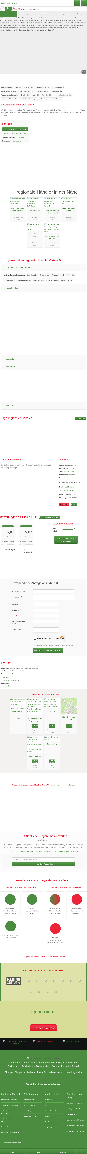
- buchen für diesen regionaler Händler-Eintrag (55, 940)
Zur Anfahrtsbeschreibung (11, 680)
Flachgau (70, 487)
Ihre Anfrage (16, 597)
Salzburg (72, 474)
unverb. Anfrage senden (16, 129)
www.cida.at (17, 141)
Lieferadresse (16, 629)
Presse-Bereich (72, 1114)
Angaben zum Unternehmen (18, 267)
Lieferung (10, 366)
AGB (46, 1105)
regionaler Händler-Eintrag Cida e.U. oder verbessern (55, 912)
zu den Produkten (45, 1028)
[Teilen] (79, 1151)
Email (14, 616)
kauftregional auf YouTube (75, 1131)
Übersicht (9, 14)
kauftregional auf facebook (75, 1125)
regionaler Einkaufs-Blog (75, 1103)
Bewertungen (61, 14)
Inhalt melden (70, 785)
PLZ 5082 (72, 468)
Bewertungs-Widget (29, 1116)
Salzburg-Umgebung (66, 490)
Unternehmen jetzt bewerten (67, 540)
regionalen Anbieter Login (12, 1142)
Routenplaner (81, 418)
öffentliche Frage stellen (44, 864)
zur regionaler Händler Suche (2, 9)
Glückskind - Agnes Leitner (69, 718)
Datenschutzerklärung (43, 645)
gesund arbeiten (35, 756)
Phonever (52, 711)
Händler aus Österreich (9, 1099)
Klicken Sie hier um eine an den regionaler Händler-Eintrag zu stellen (44, 851)
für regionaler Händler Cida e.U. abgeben (10, 911)
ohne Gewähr (55, 785)
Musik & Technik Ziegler (35, 235)
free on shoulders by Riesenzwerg (17, 209)
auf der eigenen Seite (77, 911)
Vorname (15, 604)
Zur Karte (6, 677)
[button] (43, 45)
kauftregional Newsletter (75, 1109)
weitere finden (32, 911)
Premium (82, 190)
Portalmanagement (51, 1122)
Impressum (48, 1099)
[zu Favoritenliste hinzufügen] (3, 19)
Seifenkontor (35, 210)
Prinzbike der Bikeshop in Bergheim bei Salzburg (35, 720)
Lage (27, 14)
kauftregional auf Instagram (76, 1120)
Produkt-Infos (11, 288)
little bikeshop (52, 744)
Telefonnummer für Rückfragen (18, 623)
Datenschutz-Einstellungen (10, 1132)
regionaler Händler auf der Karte (15, 134)
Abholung (10, 406)
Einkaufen (10, 359)
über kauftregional (7, 1127)
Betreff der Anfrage (18, 591)
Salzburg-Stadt (69, 471)
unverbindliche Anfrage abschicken (48, 650)
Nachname (16, 610)
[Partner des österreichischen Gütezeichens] (71, 1041)
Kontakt (73, 504)
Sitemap (47, 1116)
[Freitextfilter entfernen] (77, 3)
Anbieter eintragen (29, 1099)
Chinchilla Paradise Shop (69, 209)
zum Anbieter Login (29, 1105)
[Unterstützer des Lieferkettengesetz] (16, 1044)
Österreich (67, 478)
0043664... (12, 137)
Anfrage (79, 14)
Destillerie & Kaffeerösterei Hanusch (52, 212)
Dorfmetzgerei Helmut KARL (52, 237)
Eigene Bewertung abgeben (50, 517)
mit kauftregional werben (31, 1111)
